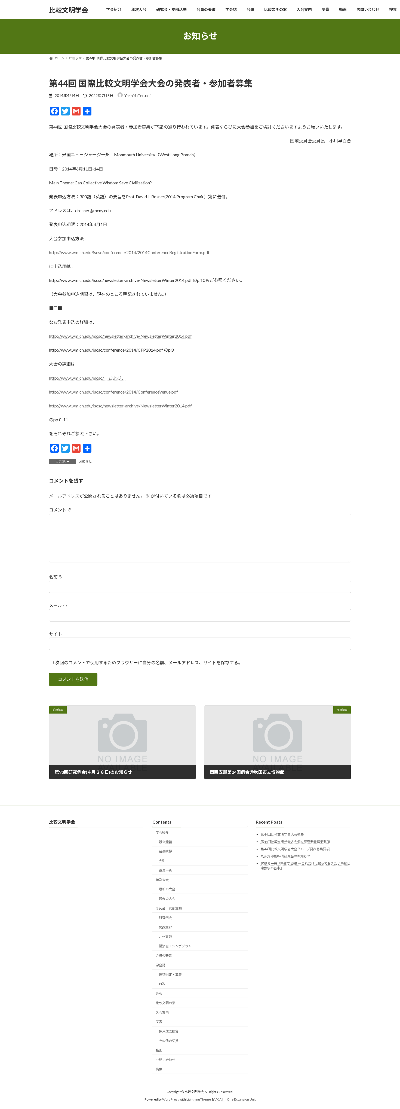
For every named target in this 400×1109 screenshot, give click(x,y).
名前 (56, 576)
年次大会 (162, 880)
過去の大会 (167, 899)
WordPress (170, 1100)
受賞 (159, 1022)
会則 (162, 861)
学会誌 (160, 965)
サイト (55, 633)
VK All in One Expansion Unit (235, 1100)
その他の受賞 (169, 1041)
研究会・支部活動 (169, 908)
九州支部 (165, 937)
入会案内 (162, 1012)
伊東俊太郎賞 (169, 1031)
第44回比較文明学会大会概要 (282, 835)
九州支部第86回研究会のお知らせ (285, 856)
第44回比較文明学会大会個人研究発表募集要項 (295, 842)
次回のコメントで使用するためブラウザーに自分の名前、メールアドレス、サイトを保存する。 (148, 662)
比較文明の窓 (165, 1003)
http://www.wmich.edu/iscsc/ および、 (87, 377)
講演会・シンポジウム (175, 946)
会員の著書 (164, 955)
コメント (60, 509)
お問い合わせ (165, 1060)
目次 (162, 984)
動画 (159, 1050)
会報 (159, 994)
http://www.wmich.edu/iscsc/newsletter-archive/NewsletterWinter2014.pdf (120, 336)
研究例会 (165, 918)
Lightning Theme (198, 1100)
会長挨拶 (165, 851)
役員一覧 (165, 870)
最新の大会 (167, 889)
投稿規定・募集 (170, 975)
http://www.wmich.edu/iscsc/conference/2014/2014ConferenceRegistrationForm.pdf (129, 252)
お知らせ (85, 461)
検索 (159, 1069)
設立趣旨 (165, 842)
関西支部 (165, 927)
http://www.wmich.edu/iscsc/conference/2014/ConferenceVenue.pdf (113, 391)
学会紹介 (162, 832)
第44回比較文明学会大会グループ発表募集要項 (295, 849)
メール (58, 605)
